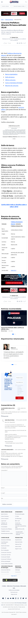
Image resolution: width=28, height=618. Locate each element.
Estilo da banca (9, 77)
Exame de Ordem (5, 545)
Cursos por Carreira (6, 554)
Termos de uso (14, 592)
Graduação (3, 548)
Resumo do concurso (12, 85)
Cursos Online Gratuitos (7, 563)
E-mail (3, 493)
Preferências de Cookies (7, 533)
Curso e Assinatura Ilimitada (13, 83)
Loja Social (3, 520)
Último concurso (10, 80)
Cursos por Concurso (6, 552)
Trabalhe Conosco (5, 531)
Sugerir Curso (18, 548)
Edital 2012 (13, 270)
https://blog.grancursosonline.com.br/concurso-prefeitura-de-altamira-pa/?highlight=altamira (16, 437)
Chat (17, 516)
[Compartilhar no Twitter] (19, 43)
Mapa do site (14, 594)
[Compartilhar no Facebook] (17, 43)
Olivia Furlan (4, 331)
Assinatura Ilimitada (6, 539)
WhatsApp (18, 518)
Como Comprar (5, 518)
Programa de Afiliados (6, 529)
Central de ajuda (20, 514)
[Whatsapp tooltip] (18, 598)
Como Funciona (5, 516)
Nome (3, 487)
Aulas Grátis (18, 546)
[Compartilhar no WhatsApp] (23, 43)
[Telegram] (26, 598)
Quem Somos (4, 514)
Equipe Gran (15, 37)
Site (2, 498)
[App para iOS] (8, 598)
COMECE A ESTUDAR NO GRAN (14, 282)
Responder (5, 416)
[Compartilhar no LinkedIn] (21, 43)
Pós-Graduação (5, 550)
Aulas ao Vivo (18, 544)
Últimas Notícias (9, 19)
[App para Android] (10, 598)
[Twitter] (23, 598)
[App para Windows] (3, 598)
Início (2, 19)
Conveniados (4, 526)
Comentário (4, 470)
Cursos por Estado (5, 556)
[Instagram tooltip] (15, 598)
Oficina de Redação (5, 561)
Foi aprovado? (20, 533)
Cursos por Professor (6, 559)
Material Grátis (18, 542)
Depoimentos (18, 539)
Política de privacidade (14, 590)
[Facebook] (21, 598)
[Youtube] (13, 598)
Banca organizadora (11, 74)
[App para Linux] (5, 598)
